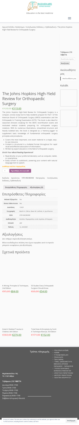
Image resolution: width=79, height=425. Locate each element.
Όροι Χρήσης (58, 359)
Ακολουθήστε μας (69, 78)
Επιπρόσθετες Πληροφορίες (16, 187)
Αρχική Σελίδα (8, 27)
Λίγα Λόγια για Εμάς (61, 350)
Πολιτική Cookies (43, 421)
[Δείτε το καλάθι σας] (75, 17)
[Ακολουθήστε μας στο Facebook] (6, 18)
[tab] (16, 187)
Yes (20, 203)
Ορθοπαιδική (50, 27)
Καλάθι (56, 352)
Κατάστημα (19, 27)
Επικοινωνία (58, 357)
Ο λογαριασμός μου (61, 355)
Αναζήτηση (65, 63)
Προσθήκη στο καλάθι (20, 171)
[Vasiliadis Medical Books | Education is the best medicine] (39, 6)
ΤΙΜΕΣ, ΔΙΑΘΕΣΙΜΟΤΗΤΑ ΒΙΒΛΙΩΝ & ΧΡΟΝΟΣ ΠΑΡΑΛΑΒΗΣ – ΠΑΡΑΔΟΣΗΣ (63, 364)
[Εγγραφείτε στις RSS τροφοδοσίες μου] (3, 18)
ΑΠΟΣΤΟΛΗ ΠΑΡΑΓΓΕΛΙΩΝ (63, 373)
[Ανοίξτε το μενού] (69, 18)
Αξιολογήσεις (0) (36, 187)
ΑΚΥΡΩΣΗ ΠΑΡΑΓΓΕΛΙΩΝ (63, 375)
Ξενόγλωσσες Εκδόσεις (35, 27)
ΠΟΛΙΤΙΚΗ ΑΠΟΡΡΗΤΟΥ (62, 378)
